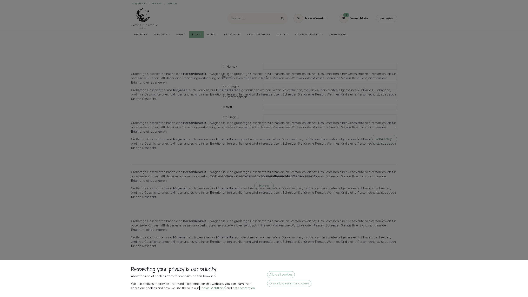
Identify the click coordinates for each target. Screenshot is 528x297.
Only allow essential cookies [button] (289, 283)
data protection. (244, 288)
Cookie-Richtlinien (213, 288)
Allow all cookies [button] (280, 274)
